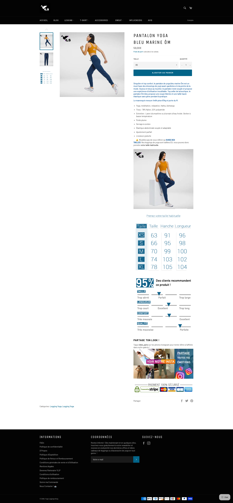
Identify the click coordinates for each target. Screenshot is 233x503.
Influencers (135, 20)
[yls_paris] (163, 378)
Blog (56, 20)
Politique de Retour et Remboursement (56, 458)
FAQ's (42, 443)
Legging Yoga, (56, 406)
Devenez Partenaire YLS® (50, 470)
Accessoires (101, 20)
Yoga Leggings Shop (51, 499)
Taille (136, 59)
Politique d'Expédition (49, 455)
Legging (68, 20)
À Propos (43, 450)
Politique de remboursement (52, 478)
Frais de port (138, 52)
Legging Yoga (68, 406)
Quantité (183, 59)
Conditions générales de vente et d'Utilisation (59, 462)
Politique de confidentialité (51, 447)
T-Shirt (84, 20)
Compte (190, 20)
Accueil (44, 20)
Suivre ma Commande (49, 482)
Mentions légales (47, 466)
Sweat (118, 20)
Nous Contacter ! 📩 (48, 486)
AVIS (150, 20)
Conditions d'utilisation (49, 474)
